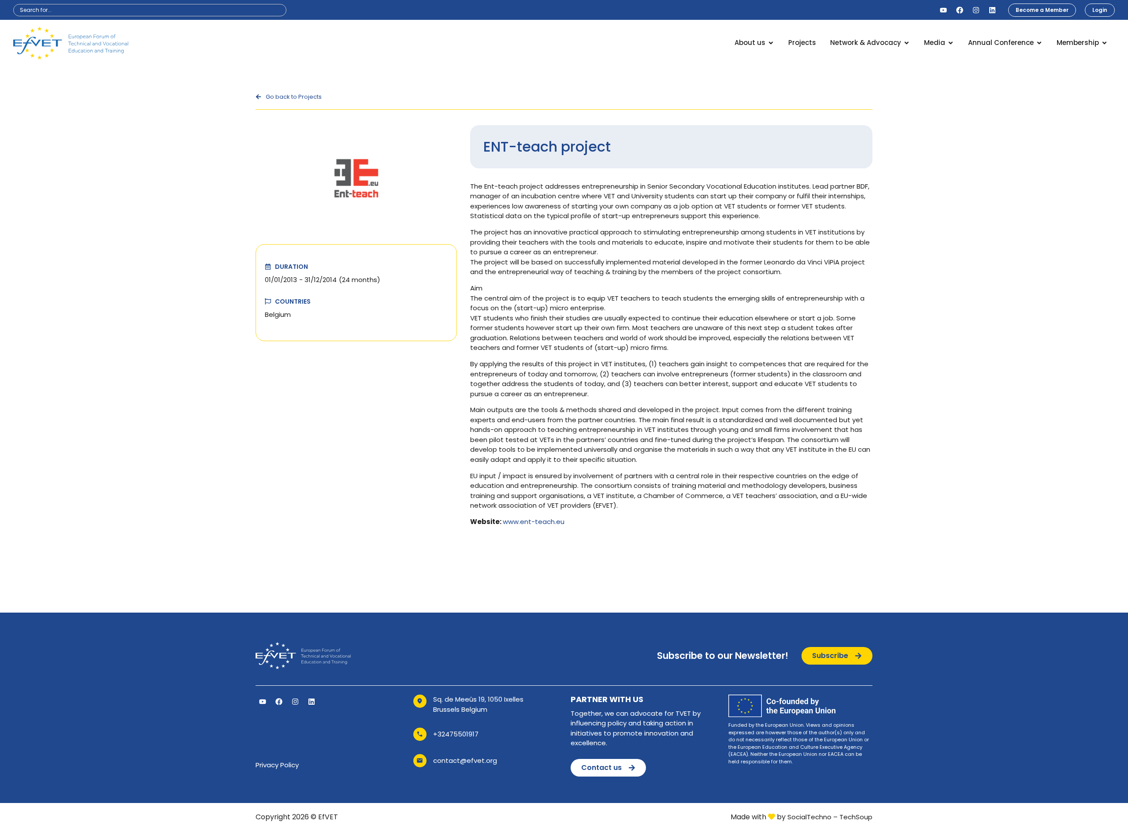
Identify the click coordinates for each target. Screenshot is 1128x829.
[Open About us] (771, 43)
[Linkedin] (992, 10)
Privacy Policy (277, 765)
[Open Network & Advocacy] (906, 43)
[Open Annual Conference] (1039, 43)
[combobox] (149, 10)
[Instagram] (976, 10)
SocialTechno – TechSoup (829, 817)
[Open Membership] (1104, 43)
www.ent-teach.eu (533, 521)
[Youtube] (943, 10)
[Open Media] (950, 43)
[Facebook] (960, 10)
